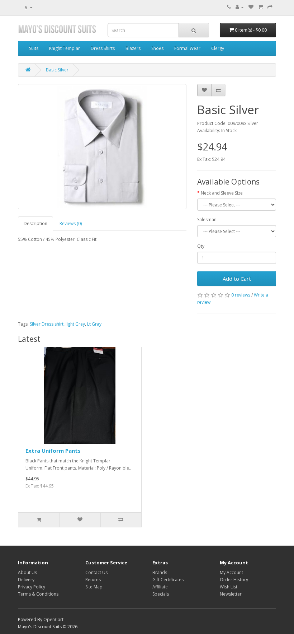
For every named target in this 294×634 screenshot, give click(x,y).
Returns (93, 580)
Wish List (228, 587)
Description (35, 223)
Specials (160, 594)
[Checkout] (269, 7)
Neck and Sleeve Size (222, 193)
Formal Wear (187, 48)
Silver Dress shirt (46, 324)
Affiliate (160, 587)
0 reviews (240, 295)
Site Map (94, 587)
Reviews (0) (71, 223)
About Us (27, 572)
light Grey (75, 324)
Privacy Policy (31, 587)
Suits (33, 48)
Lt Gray (94, 324)
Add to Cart (237, 278)
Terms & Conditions (38, 594)
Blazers (133, 48)
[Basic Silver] (102, 146)
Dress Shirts (103, 48)
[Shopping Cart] (260, 7)
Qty (200, 246)
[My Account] (240, 7)
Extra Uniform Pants (53, 450)
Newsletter (231, 594)
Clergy (217, 48)
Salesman (207, 219)
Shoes (157, 48)
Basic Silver (57, 70)
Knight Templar (64, 48)
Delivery (26, 580)
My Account (231, 572)
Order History (234, 580)
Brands (159, 572)
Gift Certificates (168, 580)
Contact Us (96, 572)
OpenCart (53, 619)
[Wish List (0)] (250, 7)
